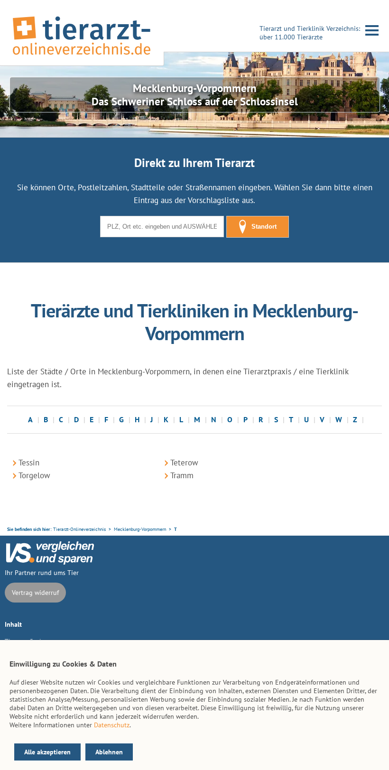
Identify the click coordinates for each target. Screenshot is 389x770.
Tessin (29, 462)
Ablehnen (109, 752)
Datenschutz (112, 725)
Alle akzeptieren (47, 752)
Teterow (184, 462)
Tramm (182, 475)
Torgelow (34, 475)
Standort (264, 226)
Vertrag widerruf (35, 592)
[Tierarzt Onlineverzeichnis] (81, 56)
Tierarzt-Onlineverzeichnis (79, 529)
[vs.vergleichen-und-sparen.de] (50, 562)
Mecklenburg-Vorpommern (140, 529)
